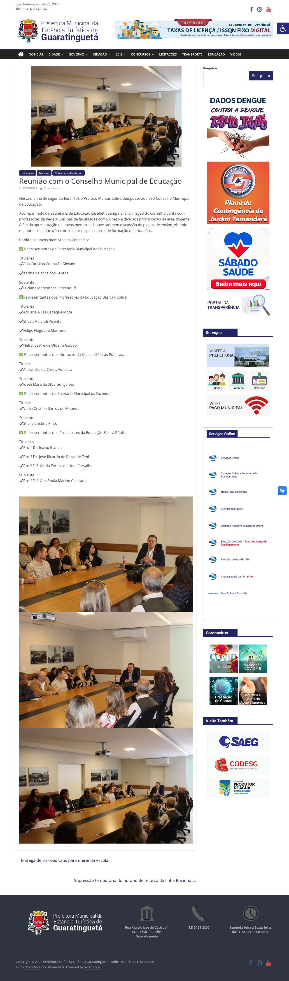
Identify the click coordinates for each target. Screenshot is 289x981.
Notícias (36, 54)
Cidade (54, 54)
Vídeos (236, 54)
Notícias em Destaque (68, 173)
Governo (76, 54)
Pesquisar (210, 68)
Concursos (140, 54)
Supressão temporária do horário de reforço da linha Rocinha (135, 880)
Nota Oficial (39, 9)
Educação (216, 54)
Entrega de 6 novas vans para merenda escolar (63, 860)
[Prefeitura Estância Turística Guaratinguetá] (21, 54)
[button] (283, 28)
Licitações (168, 54)
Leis (119, 54)
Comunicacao (52, 188)
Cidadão (100, 54)
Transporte (192, 54)
